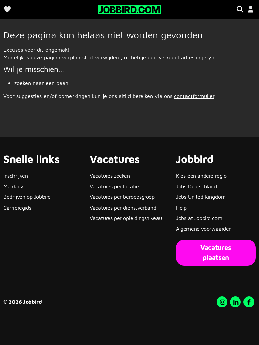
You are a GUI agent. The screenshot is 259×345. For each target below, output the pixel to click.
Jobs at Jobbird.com (199, 218)
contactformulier (194, 96)
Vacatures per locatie (114, 186)
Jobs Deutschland (196, 186)
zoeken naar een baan (41, 83)
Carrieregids (17, 208)
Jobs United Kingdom (200, 197)
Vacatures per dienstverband (123, 208)
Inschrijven (15, 175)
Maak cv (13, 186)
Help (181, 208)
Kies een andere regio (201, 175)
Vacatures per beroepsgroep (122, 197)
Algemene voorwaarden (204, 229)
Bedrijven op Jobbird (27, 197)
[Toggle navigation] (240, 9)
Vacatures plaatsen (215, 252)
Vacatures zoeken (110, 175)
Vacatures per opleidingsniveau (126, 218)
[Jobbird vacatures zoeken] (129, 9)
